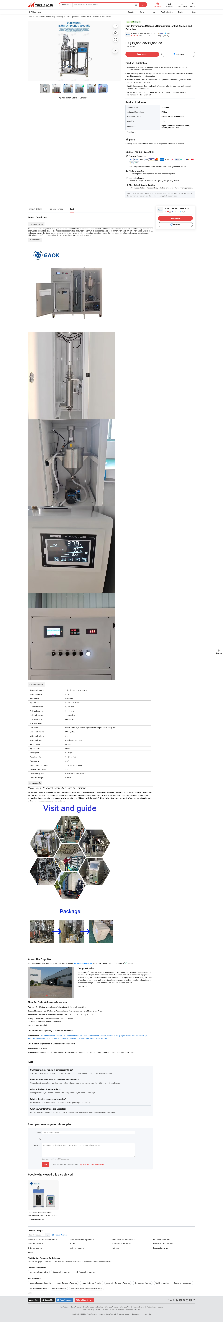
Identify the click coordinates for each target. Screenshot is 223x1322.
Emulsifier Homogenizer (38, 1288)
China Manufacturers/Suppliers (93, 1307)
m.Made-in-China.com (117, 1310)
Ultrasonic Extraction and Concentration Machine (88, 1038)
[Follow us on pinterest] (190, 1300)
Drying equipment (34, 1248)
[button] (136, 5)
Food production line (160, 1248)
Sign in (192, 6)
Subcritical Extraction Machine (94, 1035)
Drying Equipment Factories (91, 1283)
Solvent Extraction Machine (51, 1035)
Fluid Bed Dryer (141, 1035)
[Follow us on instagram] (184, 1300)
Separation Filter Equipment (163, 1244)
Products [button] (65, 4)
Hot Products (64, 1307)
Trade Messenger (64, 1300)
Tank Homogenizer (162, 1283)
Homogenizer (86, 17)
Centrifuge (115, 1248)
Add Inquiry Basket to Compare (74, 97)
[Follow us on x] (180, 1300)
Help (153, 12)
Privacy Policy (147, 1314)
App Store (34, 1300)
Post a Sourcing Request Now (92, 1164)
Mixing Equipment (72, 17)
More (30, 1293)
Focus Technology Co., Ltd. (95, 1314)
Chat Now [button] (180, 54)
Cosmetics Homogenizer (182, 1283)
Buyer (142, 12)
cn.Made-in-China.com (133, 1310)
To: (40, 1139)
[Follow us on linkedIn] (194, 1300)
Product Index (151, 1307)
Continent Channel (138, 1307)
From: (38, 1133)
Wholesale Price (125, 1307)
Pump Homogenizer (59, 1288)
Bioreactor (111, 1035)
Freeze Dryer (130, 1035)
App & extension (167, 12)
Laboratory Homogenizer (39, 1272)
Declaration (135, 1314)
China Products (76, 1307)
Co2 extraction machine (161, 1239)
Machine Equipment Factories (40, 1283)
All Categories (36, 12)
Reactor (72, 1244)
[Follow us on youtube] (187, 1300)
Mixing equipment (76, 1248)
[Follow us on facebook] (177, 1300)
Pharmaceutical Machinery (121, 1244)
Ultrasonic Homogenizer (102, 17)
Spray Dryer (120, 1035)
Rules (194, 12)
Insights (160, 1307)
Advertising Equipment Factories (118, 1283)
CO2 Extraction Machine (72, 1035)
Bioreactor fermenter (35, 1244)
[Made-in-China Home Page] (40, 4)
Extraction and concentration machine (41, 1239)
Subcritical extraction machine (122, 1239)
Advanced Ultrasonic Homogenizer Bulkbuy (86, 1288)
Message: (37, 1145)
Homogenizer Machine (142, 1283)
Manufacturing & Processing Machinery (49, 17)
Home (30, 17)
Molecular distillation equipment (81, 1239)
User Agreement (124, 1314)
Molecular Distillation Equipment (40, 1038)
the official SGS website (83, 963)
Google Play (47, 1300)
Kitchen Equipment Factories (66, 1283)
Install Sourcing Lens (85, 1300)
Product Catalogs (60, 1235)
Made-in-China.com (101, 1310)
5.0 (168, 212)
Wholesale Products (111, 1307)
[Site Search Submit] (143, 4)
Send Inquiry (142, 54)
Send (45, 1164)
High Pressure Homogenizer (85, 1272)
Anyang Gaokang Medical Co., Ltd (143, 33)
